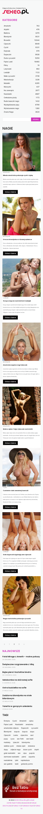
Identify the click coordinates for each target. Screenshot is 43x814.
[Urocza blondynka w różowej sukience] (21, 216)
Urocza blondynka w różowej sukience (17, 239)
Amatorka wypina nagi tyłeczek (15, 365)
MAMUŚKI (26, 803)
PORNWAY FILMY (28, 806)
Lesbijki (5, 298)
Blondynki (6, 236)
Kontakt (31, 800)
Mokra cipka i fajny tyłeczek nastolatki (18, 429)
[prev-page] (4, 644)
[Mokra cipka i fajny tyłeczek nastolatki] (21, 406)
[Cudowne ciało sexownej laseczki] (21, 467)
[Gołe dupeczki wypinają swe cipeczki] (21, 531)
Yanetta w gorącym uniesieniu (17, 706)
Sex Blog (24, 800)
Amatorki (6, 172)
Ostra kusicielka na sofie (14, 687)
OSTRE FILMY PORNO (14, 803)
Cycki (5, 487)
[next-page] (24, 644)
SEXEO (17, 800)
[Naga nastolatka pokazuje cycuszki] (21, 595)
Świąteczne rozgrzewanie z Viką (18, 664)
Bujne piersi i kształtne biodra (16, 672)
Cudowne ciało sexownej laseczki (15, 491)
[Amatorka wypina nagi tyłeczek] (21, 342)
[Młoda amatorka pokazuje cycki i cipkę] (21, 152)
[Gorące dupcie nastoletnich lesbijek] (21, 277)
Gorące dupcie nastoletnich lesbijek (17, 301)
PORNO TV (17, 806)
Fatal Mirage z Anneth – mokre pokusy (21, 656)
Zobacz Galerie (10, 192)
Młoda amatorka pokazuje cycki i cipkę (18, 175)
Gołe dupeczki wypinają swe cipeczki (17, 555)
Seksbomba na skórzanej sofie (17, 680)
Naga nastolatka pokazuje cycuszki (17, 619)
